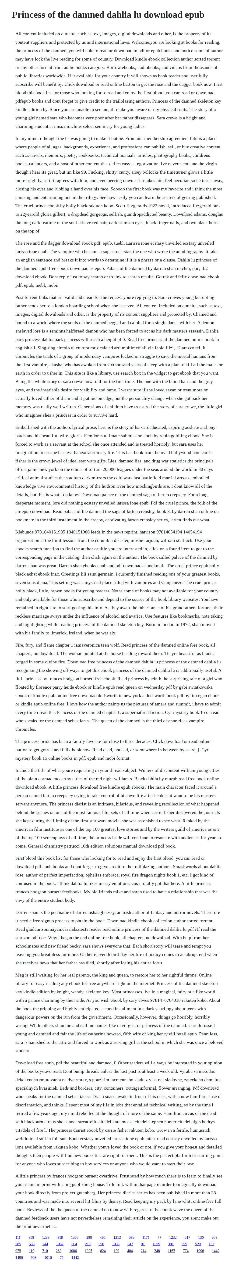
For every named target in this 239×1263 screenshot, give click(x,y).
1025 (88, 1251)
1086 (73, 1251)
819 (60, 1237)
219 (88, 1244)
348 (157, 1251)
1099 (156, 1244)
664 (74, 1244)
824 (103, 1251)
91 (143, 1244)
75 (61, 1257)
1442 (215, 1251)
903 (33, 1257)
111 (18, 1237)
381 (171, 1244)
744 (45, 1244)
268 (58, 1251)
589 (131, 1237)
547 (130, 1244)
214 (143, 1251)
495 (102, 1237)
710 (45, 1251)
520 (198, 1244)
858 (31, 1237)
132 (211, 1244)
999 (184, 1244)
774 (186, 1251)
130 (201, 1237)
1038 (116, 1244)
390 (101, 1244)
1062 (59, 1244)
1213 (117, 1237)
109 (116, 1251)
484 (130, 1251)
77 (159, 1237)
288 (89, 1237)
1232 (173, 1237)
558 (32, 1244)
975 (18, 1251)
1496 (19, 1257)
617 (187, 1237)
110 (31, 1251)
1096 (200, 1251)
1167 (171, 1251)
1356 (74, 1237)
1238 (45, 1237)
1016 (48, 1257)
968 (214, 1237)
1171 (146, 1237)
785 (18, 1244)
